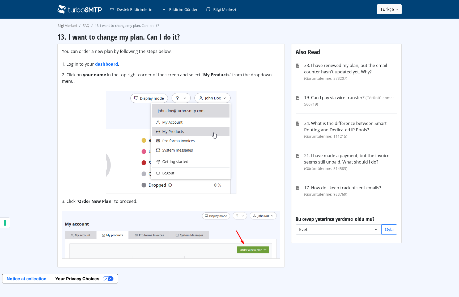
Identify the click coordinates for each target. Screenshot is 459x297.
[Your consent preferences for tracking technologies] (5, 223)
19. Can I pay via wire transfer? (334, 98)
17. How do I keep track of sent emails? (342, 188)
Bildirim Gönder (183, 9)
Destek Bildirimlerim (135, 9)
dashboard (106, 64)
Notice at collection (26, 278)
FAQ (86, 25)
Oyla (389, 229)
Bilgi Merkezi (224, 9)
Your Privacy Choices (77, 278)
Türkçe (387, 9)
